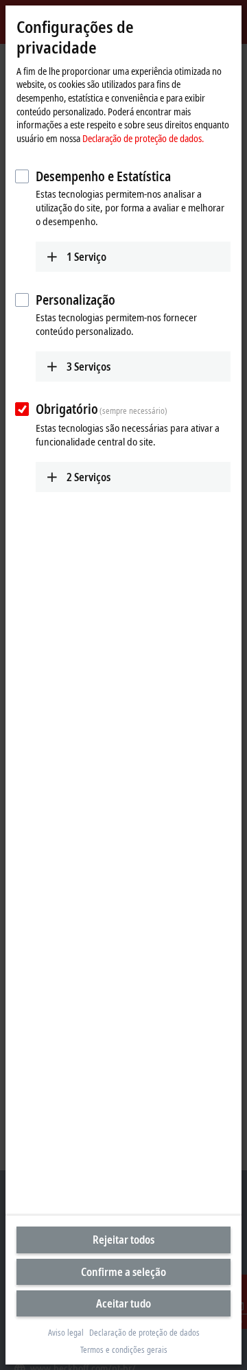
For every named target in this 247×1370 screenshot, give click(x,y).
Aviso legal (66, 1332)
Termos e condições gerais (123, 1350)
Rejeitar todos (123, 1239)
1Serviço (86, 256)
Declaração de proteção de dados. (143, 138)
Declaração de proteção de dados (144, 1332)
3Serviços (88, 366)
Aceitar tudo (123, 1303)
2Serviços (88, 477)
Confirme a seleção (123, 1271)
